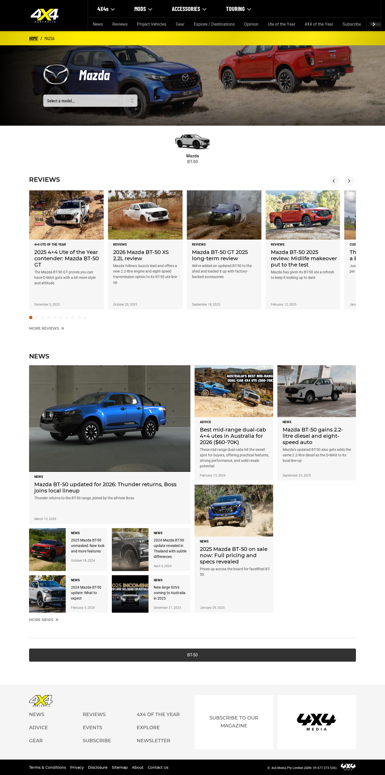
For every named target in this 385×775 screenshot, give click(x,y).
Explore (148, 727)
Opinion (251, 24)
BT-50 (192, 654)
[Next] (373, 24)
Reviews (120, 24)
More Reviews (44, 328)
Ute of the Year (281, 24)
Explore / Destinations (214, 24)
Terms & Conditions (48, 767)
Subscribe (352, 24)
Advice (38, 727)
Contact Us (158, 767)
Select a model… (61, 100)
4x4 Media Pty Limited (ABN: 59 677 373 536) (304, 768)
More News (41, 619)
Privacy (77, 767)
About (138, 767)
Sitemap (120, 767)
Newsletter (153, 741)
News (98, 24)
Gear (180, 24)
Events (92, 727)
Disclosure (98, 767)
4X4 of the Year (319, 24)
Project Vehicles (151, 24)
